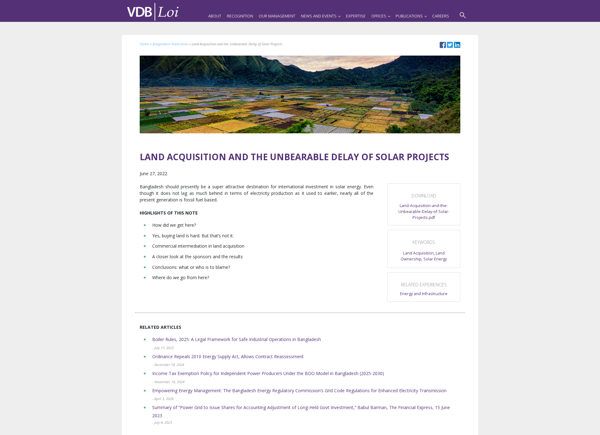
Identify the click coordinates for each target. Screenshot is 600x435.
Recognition (240, 16)
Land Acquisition (418, 253)
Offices (378, 16)
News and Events (319, 16)
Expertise (356, 16)
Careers (440, 16)
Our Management (277, 16)
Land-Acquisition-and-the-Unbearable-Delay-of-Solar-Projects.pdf (423, 211)
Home (144, 44)
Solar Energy (435, 259)
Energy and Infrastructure (424, 293)
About (214, 16)
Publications (409, 16)
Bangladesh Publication (170, 44)
